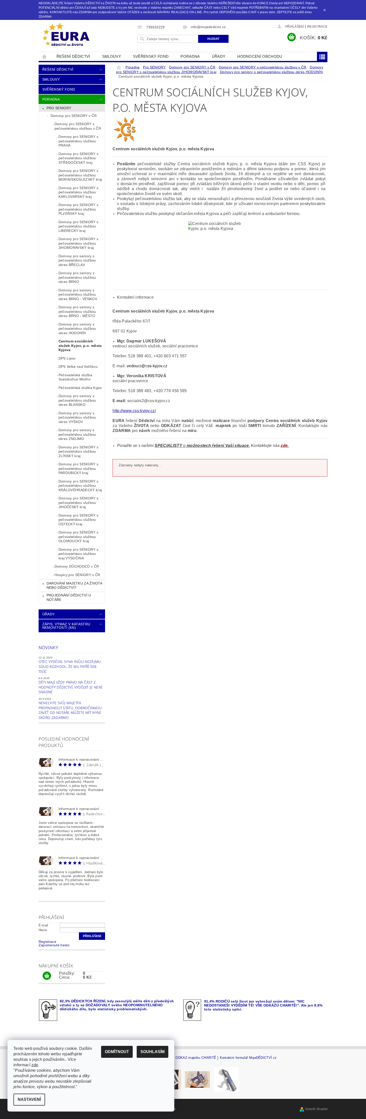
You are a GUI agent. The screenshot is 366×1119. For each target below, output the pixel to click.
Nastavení (29, 1099)
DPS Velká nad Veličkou (78, 367)
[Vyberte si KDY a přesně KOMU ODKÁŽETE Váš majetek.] (226, 1079)
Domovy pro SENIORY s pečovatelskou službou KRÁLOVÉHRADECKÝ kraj (80, 485)
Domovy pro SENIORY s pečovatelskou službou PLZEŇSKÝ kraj (78, 209)
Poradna (190, 56)
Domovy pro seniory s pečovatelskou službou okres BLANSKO (77, 400)
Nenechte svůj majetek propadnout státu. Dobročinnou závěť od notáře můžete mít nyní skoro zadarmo (70, 710)
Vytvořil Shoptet (316, 1109)
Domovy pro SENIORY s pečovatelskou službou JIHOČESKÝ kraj (78, 502)
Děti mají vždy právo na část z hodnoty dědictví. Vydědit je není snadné (70, 687)
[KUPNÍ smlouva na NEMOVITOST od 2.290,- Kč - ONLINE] (197, 1079)
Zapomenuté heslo (54, 945)
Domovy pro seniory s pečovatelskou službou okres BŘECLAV (77, 260)
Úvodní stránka (45, 56)
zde (34, 1065)
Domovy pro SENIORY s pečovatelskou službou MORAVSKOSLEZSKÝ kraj (80, 175)
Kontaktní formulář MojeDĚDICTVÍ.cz (248, 1058)
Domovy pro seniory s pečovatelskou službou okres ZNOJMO (77, 434)
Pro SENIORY (59, 108)
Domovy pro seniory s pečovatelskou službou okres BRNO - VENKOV (78, 294)
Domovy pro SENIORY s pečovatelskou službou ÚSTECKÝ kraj (78, 519)
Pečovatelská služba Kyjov (80, 388)
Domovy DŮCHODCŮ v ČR (77, 566)
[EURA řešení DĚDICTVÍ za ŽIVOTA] (66, 34)
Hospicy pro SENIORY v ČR (77, 575)
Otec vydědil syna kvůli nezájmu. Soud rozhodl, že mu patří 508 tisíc (70, 666)
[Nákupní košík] (47, 975)
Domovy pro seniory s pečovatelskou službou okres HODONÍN (77, 328)
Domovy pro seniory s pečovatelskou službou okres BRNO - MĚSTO (77, 311)
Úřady (219, 56)
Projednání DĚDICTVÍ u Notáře (69, 597)
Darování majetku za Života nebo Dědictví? (74, 585)
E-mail (43, 925)
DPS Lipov (67, 358)
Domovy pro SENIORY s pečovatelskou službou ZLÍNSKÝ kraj (78, 451)
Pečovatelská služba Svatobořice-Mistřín (75, 377)
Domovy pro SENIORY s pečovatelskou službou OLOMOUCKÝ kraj (78, 536)
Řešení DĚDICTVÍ (73, 56)
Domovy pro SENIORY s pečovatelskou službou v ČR (78, 126)
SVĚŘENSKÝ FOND (151, 56)
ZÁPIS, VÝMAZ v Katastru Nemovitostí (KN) (66, 626)
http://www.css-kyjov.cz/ (134, 411)
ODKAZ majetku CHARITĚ (196, 1058)
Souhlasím (152, 1052)
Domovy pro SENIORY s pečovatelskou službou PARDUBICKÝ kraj (78, 468)
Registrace (317, 26)
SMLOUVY (111, 56)
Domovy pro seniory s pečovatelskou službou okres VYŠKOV (77, 417)
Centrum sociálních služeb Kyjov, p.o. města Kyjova (80, 345)
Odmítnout (117, 1052)
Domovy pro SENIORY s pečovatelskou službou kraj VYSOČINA (78, 553)
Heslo (43, 930)
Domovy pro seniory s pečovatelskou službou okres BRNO (77, 277)
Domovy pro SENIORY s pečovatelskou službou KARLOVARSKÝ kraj (78, 192)
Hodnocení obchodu (259, 56)
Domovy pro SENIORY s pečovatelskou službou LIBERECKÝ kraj (78, 226)
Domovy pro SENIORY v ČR (74, 116)
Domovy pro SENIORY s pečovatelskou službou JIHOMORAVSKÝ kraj (78, 243)
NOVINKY (48, 647)
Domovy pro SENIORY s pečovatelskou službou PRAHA (78, 141)
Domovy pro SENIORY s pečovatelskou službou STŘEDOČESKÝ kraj (78, 158)
